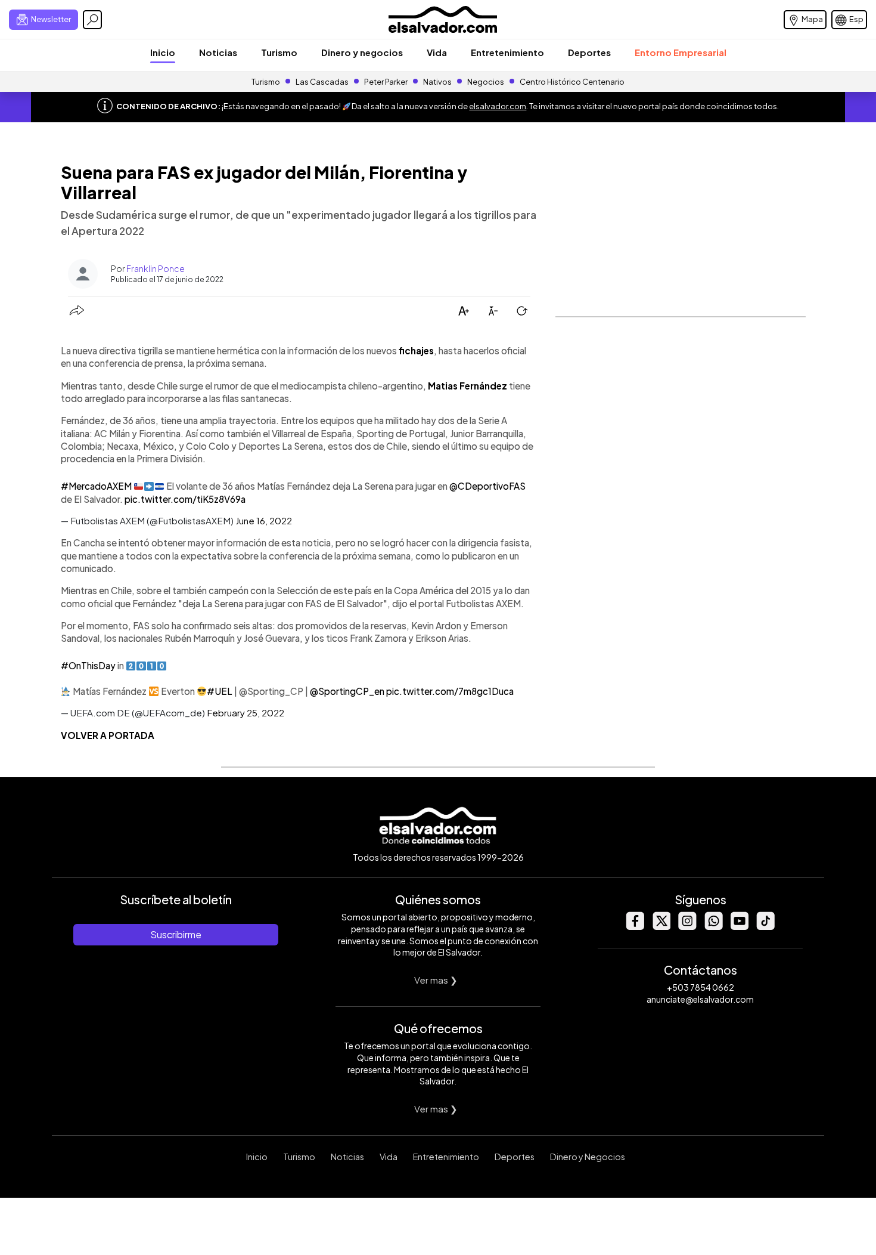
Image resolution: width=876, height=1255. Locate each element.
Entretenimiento (507, 52)
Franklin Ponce (155, 268)
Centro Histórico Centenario (572, 81)
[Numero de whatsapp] (713, 926)
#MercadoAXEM (96, 486)
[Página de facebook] (634, 926)
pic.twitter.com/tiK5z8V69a (185, 499)
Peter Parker (386, 81)
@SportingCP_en (347, 691)
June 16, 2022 (263, 520)
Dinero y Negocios (587, 1156)
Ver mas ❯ (436, 979)
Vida (437, 52)
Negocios (485, 81)
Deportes (589, 52)
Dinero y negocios (362, 52)
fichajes (416, 350)
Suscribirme (175, 934)
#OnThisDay (88, 665)
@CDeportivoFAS (487, 486)
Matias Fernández (467, 385)
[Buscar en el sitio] (92, 19)
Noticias (218, 52)
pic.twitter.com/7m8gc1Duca (450, 691)
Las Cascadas (322, 81)
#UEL (219, 691)
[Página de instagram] (687, 926)
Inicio (162, 52)
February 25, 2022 (245, 712)
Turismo (279, 52)
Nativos (437, 81)
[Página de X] (660, 926)
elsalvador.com (497, 106)
